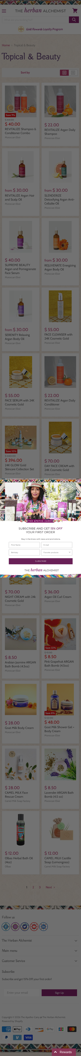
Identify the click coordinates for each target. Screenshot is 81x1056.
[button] (40, 561)
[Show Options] (69, 552)
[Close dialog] (78, 481)
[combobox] (56, 552)
